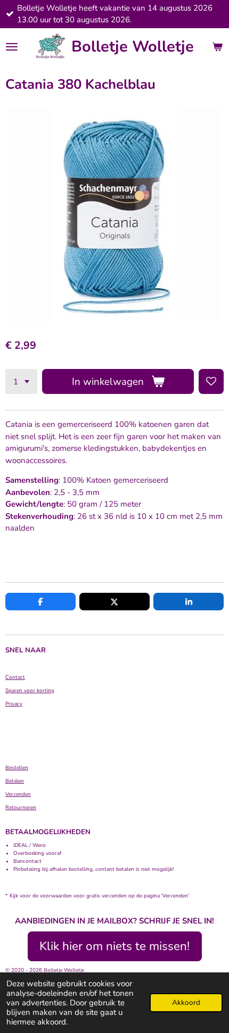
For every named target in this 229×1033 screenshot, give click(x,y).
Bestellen (16, 767)
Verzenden (18, 794)
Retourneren (20, 807)
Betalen (14, 781)
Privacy (13, 704)
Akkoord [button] (186, 1002)
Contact (15, 677)
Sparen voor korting (29, 690)
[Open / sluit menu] (11, 46)
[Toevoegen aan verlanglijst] (211, 381)
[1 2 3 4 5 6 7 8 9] (21, 381)
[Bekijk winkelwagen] (217, 46)
